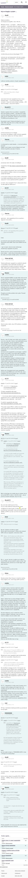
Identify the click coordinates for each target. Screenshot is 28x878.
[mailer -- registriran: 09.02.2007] (2, 77)
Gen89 (6, 15)
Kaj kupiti (8, 863)
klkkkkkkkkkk (8, 713)
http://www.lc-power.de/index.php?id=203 (13, 444)
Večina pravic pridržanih (20, 870)
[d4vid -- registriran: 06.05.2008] (2, 517)
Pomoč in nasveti (9, 848)
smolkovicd (4, 851)
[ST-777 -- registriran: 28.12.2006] (2, 188)
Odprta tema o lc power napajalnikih (11, 840)
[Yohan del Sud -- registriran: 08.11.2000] (2, 259)
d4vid (6, 517)
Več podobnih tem (4, 867)
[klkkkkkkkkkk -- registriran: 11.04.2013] (2, 713)
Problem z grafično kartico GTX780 (10, 850)
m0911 (3, 846)
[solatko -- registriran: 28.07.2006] (2, 128)
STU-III (3, 856)
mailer (6, 76)
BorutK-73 (7, 107)
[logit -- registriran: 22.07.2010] (2, 703)
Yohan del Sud (9, 258)
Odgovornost (4, 873)
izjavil (16, 89)
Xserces (7, 139)
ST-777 (7, 188)
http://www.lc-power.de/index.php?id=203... (13, 166)
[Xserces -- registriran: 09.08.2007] (2, 140)
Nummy (7, 273)
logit (6, 703)
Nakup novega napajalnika (8, 845)
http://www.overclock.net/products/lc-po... (11, 393)
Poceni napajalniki (6, 855)
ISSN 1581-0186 (18, 875)
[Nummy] (2, 273)
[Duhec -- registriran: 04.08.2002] (2, 574)
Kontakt (3, 875)
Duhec (6, 573)
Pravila (2, 870)
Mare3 (3, 861)
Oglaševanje (17, 873)
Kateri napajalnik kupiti (8, 860)
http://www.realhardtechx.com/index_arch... (11, 403)
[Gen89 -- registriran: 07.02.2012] (2, 16)
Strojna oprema (9, 843)
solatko (7, 128)
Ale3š (3, 841)
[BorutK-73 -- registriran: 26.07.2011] (2, 108)
